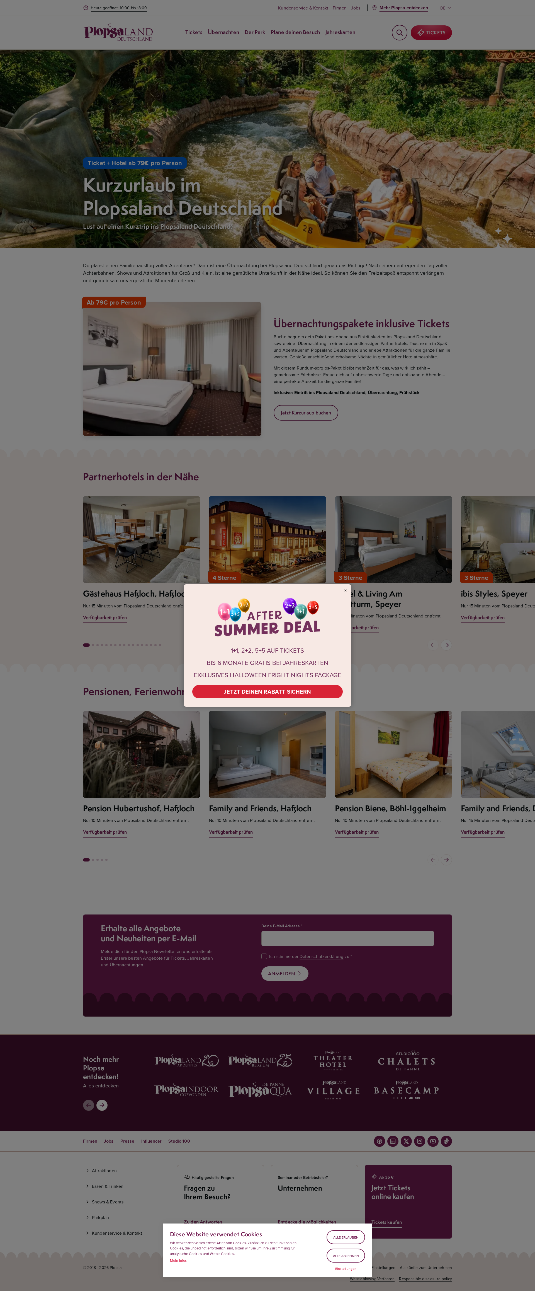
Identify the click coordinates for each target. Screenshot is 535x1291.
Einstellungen (346, 1268)
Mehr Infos (178, 1260)
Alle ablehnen (346, 1255)
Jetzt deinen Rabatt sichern (267, 691)
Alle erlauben (346, 1237)
